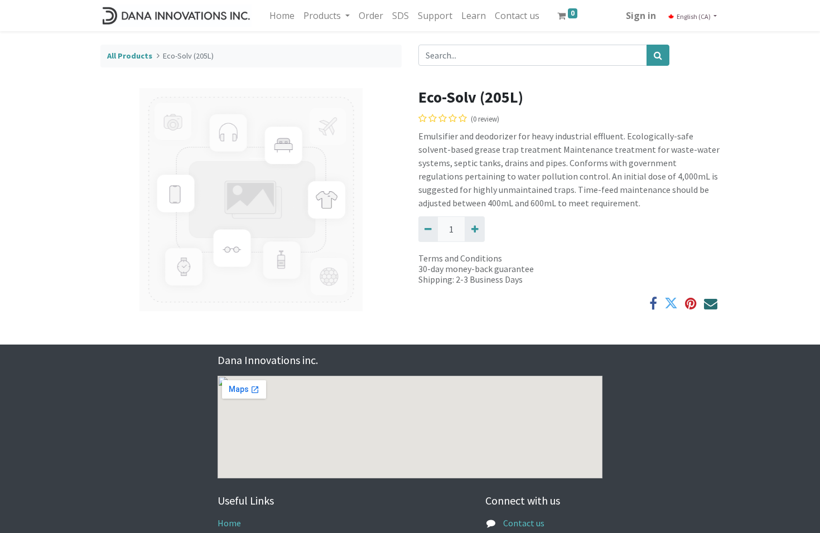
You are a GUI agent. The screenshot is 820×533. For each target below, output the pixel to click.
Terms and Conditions (460, 258)
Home (229, 523)
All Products (129, 56)
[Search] (658, 55)
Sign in (641, 15)
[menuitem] (282, 15)
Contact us (523, 523)
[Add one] (474, 229)
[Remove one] (428, 229)
